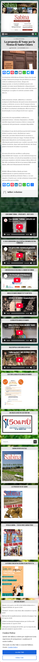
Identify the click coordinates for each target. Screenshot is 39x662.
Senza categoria (19, 39)
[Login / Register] (35, 34)
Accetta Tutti (19, 652)
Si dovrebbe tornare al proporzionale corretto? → (22, 202)
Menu (6, 34)
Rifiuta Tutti (20, 657)
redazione (13, 48)
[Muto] (31, 234)
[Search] (33, 34)
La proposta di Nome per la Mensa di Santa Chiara (19, 43)
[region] (19, 646)
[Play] (5, 234)
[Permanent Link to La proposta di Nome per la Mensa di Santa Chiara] (19, 60)
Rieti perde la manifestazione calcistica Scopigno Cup (19, 616)
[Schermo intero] (34, 234)
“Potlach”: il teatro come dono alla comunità (16, 610)
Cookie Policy (13, 647)
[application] (19, 226)
